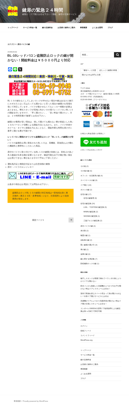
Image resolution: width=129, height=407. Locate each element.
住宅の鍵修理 (89, 198)
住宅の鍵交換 (85, 203)
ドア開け (84, 185)
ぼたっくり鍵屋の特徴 (108, 70)
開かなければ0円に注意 (91, 75)
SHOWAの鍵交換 (90, 216)
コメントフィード (87, 335)
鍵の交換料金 (47, 28)
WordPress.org (86, 340)
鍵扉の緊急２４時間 (42, 10)
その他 (83, 166)
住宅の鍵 (84, 194)
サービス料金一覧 (30, 28)
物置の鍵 (84, 235)
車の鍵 (83, 249)
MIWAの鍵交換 (89, 212)
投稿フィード (85, 331)
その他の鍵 (84, 171)
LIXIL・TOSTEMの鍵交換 (94, 207)
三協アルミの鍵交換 (91, 221)
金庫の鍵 (84, 254)
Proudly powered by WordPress (35, 401)
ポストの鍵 (84, 190)
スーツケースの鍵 (87, 180)
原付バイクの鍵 (86, 226)
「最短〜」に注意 (89, 70)
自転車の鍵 (84, 240)
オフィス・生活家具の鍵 (90, 176)
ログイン (84, 326)
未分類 (83, 231)
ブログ (110, 28)
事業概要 (83, 28)
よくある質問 (97, 28)
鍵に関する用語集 (87, 259)
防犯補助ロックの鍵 (88, 264)
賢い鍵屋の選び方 (87, 245)
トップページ (13, 28)
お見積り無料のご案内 (66, 28)
